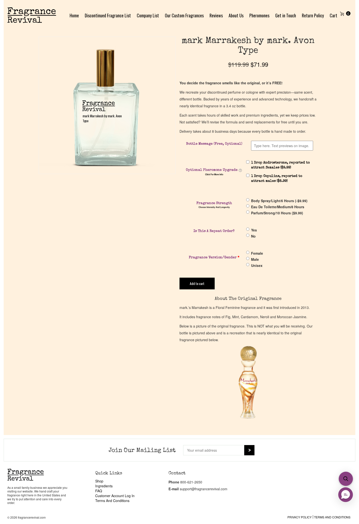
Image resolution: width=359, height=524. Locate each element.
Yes (254, 230)
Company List (148, 15)
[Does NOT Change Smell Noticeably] (240, 170)
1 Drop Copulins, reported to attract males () (276, 179)
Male (255, 259)
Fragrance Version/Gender (214, 257)
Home (74, 15)
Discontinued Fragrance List (108, 15)
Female (257, 253)
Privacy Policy (299, 517)
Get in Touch (285, 15)
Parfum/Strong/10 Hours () (277, 212)
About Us (236, 15)
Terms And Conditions (112, 500)
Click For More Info (214, 174)
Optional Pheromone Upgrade (212, 170)
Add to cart (197, 283)
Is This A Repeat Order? (214, 231)
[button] (346, 479)
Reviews (216, 15)
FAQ (98, 490)
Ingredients (104, 485)
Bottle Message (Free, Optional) (214, 144)
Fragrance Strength (214, 203)
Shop (99, 481)
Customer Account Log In (115, 495)
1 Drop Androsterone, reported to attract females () (280, 165)
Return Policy (313, 15)
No (253, 236)
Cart (333, 15)
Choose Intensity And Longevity (214, 207)
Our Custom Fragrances (184, 15)
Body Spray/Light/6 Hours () (279, 200)
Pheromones (259, 15)
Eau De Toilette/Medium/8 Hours (277, 206)
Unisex (257, 265)
